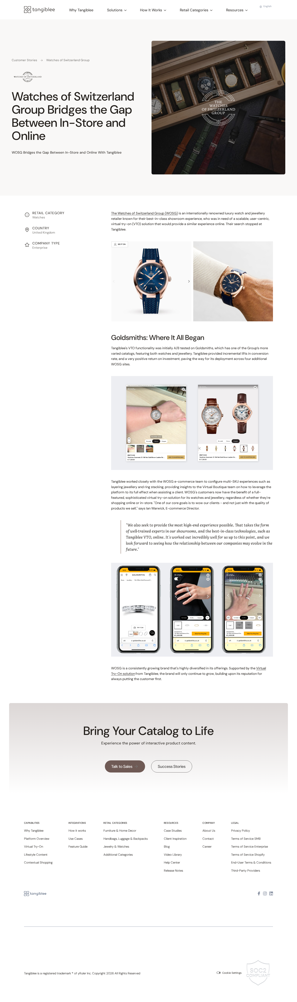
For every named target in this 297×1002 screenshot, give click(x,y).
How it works (77, 831)
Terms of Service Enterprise (249, 847)
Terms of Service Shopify (248, 855)
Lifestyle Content (35, 855)
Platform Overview (36, 839)
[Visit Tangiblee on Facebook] (259, 893)
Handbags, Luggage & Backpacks (125, 839)
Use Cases (75, 839)
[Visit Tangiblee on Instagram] (265, 893)
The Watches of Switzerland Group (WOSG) (144, 213)
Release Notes (173, 871)
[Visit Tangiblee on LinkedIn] (271, 893)
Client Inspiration (175, 839)
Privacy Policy (240, 831)
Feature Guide (77, 847)
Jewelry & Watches (116, 847)
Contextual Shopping (38, 863)
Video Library (173, 855)
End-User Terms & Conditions (251, 863)
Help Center (172, 863)
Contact (208, 839)
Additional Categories (118, 855)
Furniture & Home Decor (119, 831)
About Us (208, 831)
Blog (167, 847)
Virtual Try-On (33, 847)
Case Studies (173, 831)
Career (207, 847)
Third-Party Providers (245, 871)
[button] (117, 10)
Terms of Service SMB (246, 839)
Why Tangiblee (81, 10)
